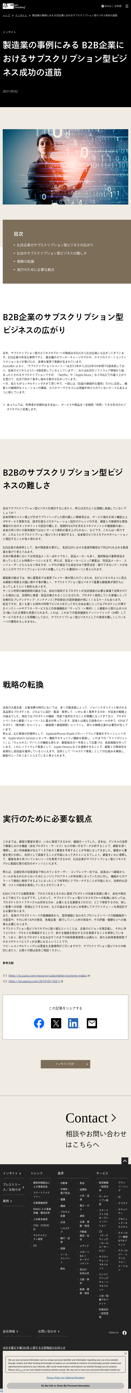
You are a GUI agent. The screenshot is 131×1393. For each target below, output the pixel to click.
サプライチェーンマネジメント (103, 1262)
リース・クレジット (65, 1258)
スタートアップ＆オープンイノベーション (103, 1217)
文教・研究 (84, 1281)
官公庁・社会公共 (84, 1271)
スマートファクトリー (41, 1194)
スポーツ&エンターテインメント (84, 1257)
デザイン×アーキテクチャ (123, 1223)
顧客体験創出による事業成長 (41, 1184)
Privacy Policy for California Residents (66, 1377)
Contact (87, 1117)
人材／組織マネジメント (103, 1299)
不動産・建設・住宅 (84, 1235)
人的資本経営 (40, 1219)
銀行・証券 (65, 1240)
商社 (62, 1268)
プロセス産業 (65, 1214)
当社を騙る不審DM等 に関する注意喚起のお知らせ (34, 1348)
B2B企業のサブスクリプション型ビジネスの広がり (55, 245)
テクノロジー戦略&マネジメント (123, 1238)
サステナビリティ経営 (40, 1237)
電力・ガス (84, 1207)
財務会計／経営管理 (103, 1313)
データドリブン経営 (103, 1200)
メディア (84, 1246)
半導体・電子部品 (65, 1191)
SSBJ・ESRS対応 (41, 1227)
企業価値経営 (40, 1203)
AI (119, 1197)
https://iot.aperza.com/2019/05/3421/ (34, 981)
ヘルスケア (65, 1230)
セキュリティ (122, 1211)
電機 (62, 1199)
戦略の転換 (25, 261)
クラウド (123, 1203)
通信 (82, 1216)
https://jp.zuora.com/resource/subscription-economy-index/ (48, 976)
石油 (62, 1222)
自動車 (64, 1183)
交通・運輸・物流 (84, 1223)
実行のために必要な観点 (35, 269)
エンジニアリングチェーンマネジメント (103, 1282)
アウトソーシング (123, 1186)
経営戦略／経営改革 (103, 1186)
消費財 (83, 1189)
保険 (62, 1248)
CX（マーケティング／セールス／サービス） (103, 1241)
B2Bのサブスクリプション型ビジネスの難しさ (52, 253)
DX (35, 1245)
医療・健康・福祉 (84, 1291)
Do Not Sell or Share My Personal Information (65, 1385)
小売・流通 (84, 1197)
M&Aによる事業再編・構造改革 (42, 1211)
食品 (82, 1183)
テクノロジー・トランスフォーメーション (123, 1260)
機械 (62, 1206)
